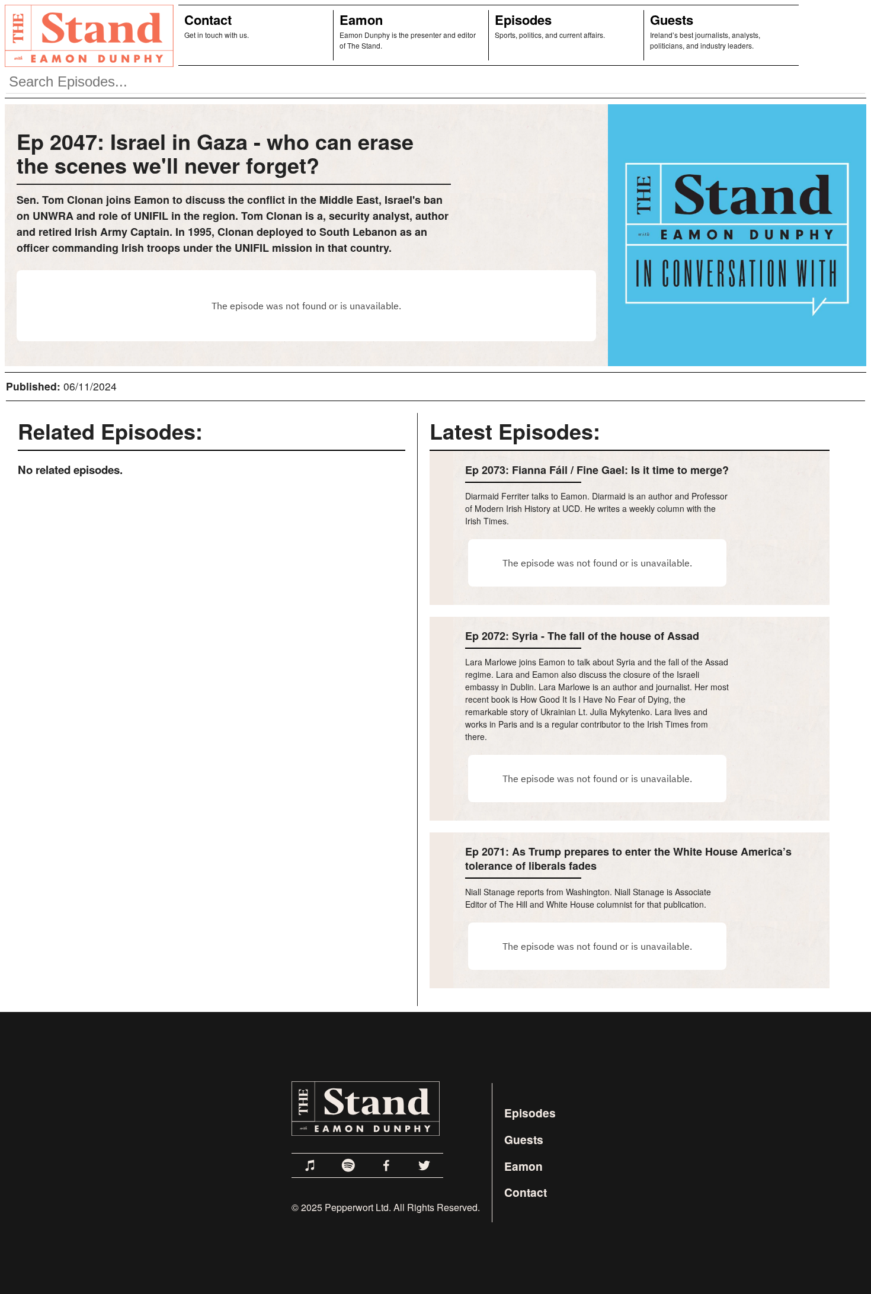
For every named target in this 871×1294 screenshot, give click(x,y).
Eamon (361, 19)
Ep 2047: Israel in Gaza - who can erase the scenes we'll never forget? (215, 153)
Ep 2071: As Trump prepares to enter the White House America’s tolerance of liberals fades (628, 858)
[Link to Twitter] (424, 1165)
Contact (208, 19)
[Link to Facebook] (386, 1165)
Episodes (523, 19)
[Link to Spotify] (348, 1165)
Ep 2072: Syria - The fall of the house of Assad (582, 635)
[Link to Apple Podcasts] (310, 1165)
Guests (671, 19)
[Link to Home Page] (87, 35)
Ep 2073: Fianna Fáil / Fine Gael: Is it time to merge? (597, 470)
